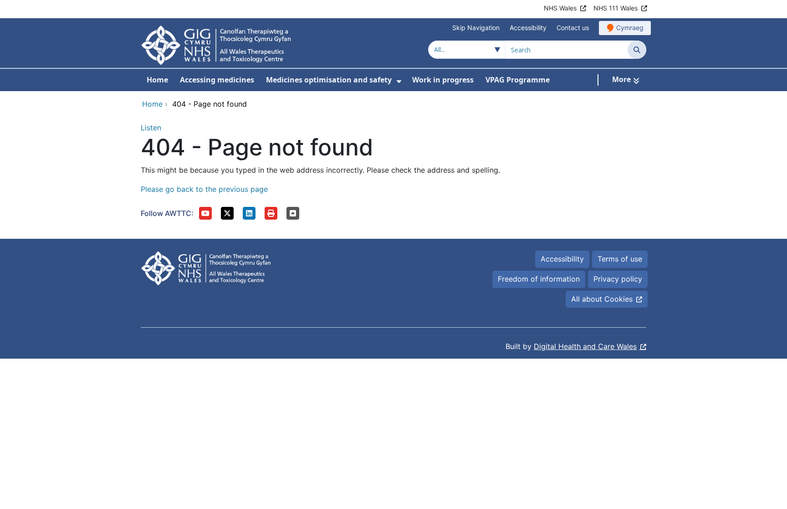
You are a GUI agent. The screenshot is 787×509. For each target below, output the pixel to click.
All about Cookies (602, 298)
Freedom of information (539, 278)
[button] (205, 213)
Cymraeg (630, 27)
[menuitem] (399, 81)
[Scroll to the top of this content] (293, 213)
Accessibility (528, 27)
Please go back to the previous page (204, 189)
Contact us (573, 27)
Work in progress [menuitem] (443, 80)
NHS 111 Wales (615, 8)
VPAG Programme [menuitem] (517, 80)
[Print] (271, 213)
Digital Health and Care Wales (585, 346)
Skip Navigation (476, 27)
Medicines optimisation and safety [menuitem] (329, 80)
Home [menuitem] (157, 80)
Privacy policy (617, 278)
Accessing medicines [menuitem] (217, 80)
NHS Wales (560, 8)
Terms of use (620, 258)
